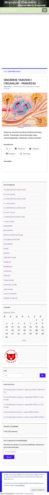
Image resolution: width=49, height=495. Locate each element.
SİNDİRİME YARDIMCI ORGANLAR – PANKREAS (20, 81)
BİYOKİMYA (8, 230)
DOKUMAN (8, 244)
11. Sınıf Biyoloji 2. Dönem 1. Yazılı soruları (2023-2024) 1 (24, 417)
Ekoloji (6, 248)
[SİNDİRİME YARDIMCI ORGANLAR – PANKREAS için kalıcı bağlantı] (24, 110)
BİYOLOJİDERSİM (9, 10)
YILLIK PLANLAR (10, 294)
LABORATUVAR (10, 257)
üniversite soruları (10, 285)
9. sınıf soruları (9, 221)
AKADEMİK (8, 226)
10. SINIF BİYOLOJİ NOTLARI (15, 190)
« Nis (24, 340)
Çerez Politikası (20, 485)
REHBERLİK (8, 267)
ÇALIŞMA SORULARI (12, 239)
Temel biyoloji (9, 280)
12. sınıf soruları (9, 212)
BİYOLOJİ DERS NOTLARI (13, 235)
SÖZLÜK (7, 276)
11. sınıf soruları (9, 203)
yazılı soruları (8, 289)
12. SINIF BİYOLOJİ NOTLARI (15, 208)
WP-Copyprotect (27, 494)
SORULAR (7, 271)
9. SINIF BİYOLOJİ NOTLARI (14, 217)
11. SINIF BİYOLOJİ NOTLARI (20, 86)
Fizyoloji (6, 253)
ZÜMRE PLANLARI (11, 298)
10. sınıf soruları (9, 194)
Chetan (16, 494)
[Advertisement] (24, 38)
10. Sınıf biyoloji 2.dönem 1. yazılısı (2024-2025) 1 (21, 412)
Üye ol (9, 457)
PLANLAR (7, 262)
